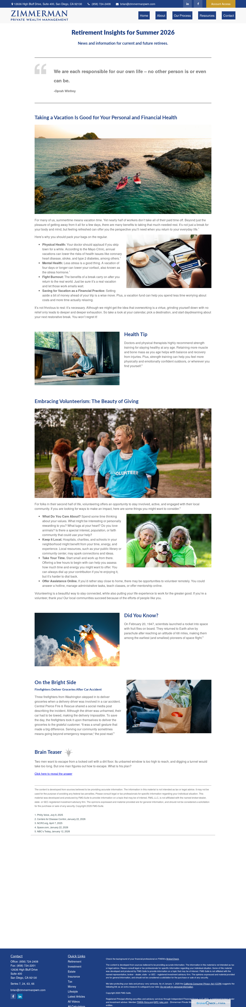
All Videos (74, 1001)
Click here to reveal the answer (53, 774)
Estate (72, 971)
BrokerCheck (172, 958)
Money (72, 986)
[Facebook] (198, 4)
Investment (74, 966)
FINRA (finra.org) (145, 1002)
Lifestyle (73, 991)
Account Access (220, 4)
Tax (70, 981)
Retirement (74, 961)
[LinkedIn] (187, 4)
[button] (144, 15)
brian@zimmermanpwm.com (137, 4)
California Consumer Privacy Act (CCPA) (203, 983)
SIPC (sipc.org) (161, 1002)
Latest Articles (76, 996)
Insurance (74, 976)
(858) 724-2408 (101, 4)
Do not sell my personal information (176, 986)
